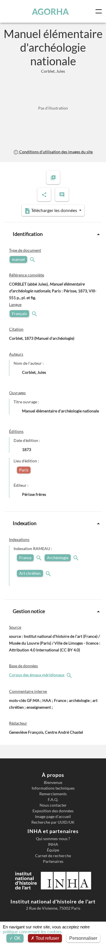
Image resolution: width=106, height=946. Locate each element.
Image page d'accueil (53, 816)
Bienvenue (53, 782)
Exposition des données (53, 810)
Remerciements (53, 793)
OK (17, 938)
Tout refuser (46, 938)
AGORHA (50, 11)
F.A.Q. (53, 799)
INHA (53, 844)
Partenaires (53, 861)
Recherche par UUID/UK (53, 822)
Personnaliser (83, 938)
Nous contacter (53, 805)
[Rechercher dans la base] (69, 674)
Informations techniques (53, 788)
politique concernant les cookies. (33, 931)
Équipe (53, 850)
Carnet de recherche (53, 855)
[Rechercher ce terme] (33, 259)
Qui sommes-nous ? (53, 838)
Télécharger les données (54, 210)
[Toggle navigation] (100, 11)
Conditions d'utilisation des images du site (55, 151)
